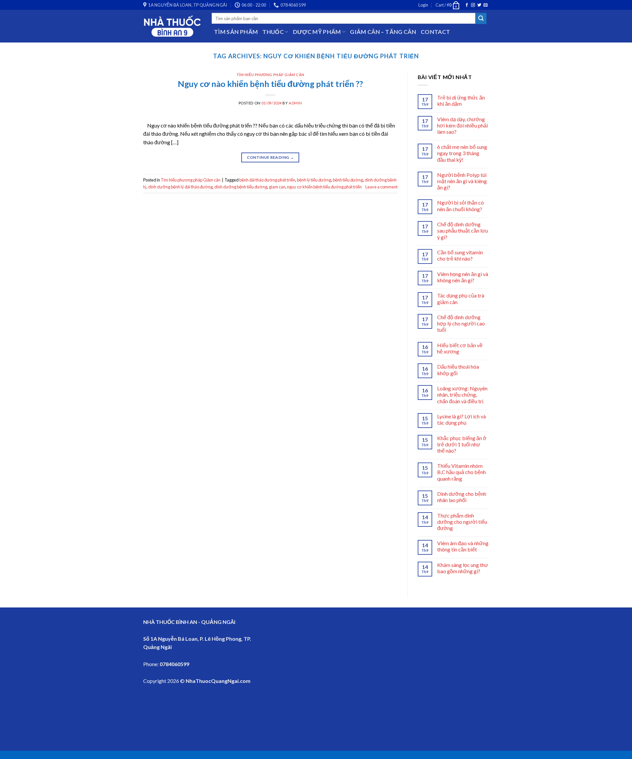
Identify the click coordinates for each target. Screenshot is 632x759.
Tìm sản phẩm (236, 31)
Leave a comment (381, 186)
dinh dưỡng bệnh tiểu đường (240, 186)
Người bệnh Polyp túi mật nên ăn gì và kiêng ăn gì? (462, 181)
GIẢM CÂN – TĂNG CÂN (383, 31)
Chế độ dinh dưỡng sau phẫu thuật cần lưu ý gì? (462, 230)
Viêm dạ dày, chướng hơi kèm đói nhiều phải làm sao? (462, 125)
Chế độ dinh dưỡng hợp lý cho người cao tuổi (461, 323)
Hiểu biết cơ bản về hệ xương (460, 348)
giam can (277, 186)
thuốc (273, 31)
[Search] (481, 18)
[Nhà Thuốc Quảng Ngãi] (172, 26)
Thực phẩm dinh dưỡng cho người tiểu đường (462, 521)
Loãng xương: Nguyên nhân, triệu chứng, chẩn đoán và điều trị (462, 394)
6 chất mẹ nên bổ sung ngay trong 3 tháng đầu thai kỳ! (462, 153)
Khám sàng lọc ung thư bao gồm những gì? (462, 568)
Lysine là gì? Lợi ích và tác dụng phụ (461, 419)
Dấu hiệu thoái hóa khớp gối (458, 369)
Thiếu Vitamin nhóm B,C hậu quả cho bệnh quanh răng (461, 472)
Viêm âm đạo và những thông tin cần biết (462, 546)
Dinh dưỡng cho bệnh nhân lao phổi (461, 497)
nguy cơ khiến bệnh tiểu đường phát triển (324, 186)
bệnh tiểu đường (348, 180)
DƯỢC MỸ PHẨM (317, 31)
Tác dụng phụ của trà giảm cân (460, 298)
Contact (435, 31)
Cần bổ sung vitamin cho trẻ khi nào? (460, 255)
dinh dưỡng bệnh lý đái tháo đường (180, 186)
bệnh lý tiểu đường (314, 180)
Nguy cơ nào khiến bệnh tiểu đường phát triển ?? (270, 84)
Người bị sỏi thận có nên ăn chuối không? (460, 205)
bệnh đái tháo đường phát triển (267, 180)
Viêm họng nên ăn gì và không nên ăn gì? (462, 277)
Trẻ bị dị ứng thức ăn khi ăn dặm (461, 100)
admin (295, 103)
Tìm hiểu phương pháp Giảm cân (270, 74)
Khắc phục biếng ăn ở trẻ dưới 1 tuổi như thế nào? (462, 444)
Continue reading (270, 157)
